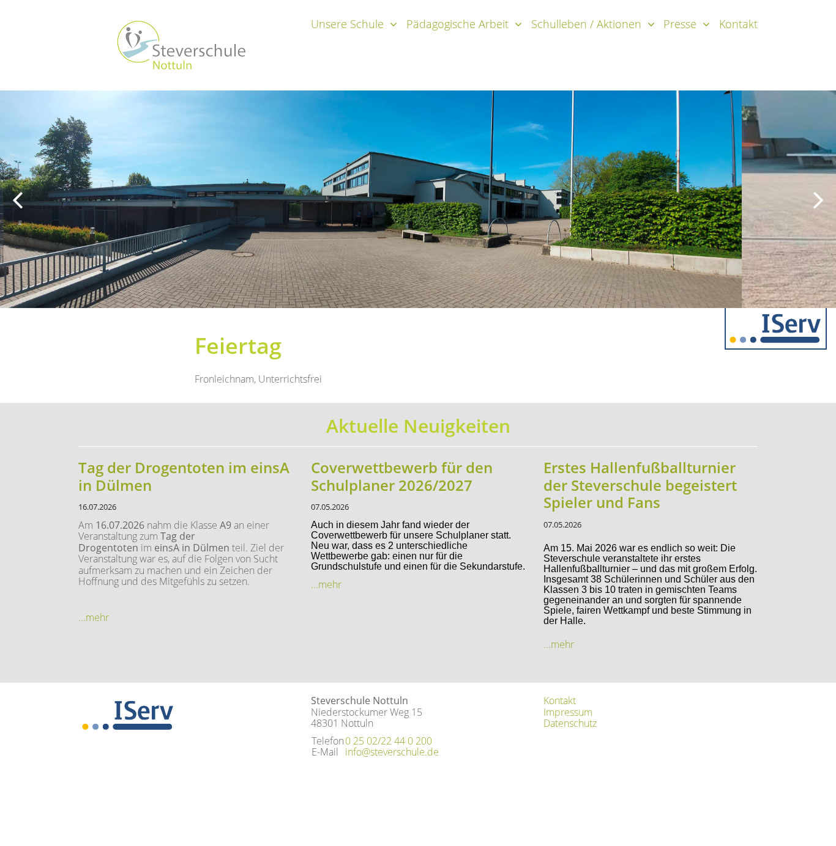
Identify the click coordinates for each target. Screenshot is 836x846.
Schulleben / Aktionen (586, 24)
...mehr (93, 617)
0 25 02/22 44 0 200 (388, 741)
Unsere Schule (347, 24)
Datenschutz (570, 723)
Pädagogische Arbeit (457, 24)
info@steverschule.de (392, 752)
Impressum (567, 712)
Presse (679, 24)
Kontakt (738, 24)
